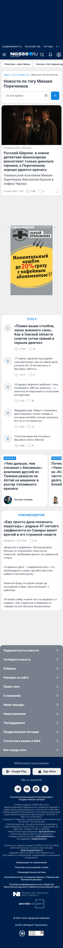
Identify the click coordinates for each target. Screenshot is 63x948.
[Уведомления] (50, 55)
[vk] (26, 788)
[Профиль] (59, 55)
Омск (7, 75)
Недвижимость (12, 46)
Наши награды (14, 704)
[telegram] (17, 788)
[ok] (45, 788)
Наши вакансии (15, 713)
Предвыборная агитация (21, 732)
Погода (48, 46)
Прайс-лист (12, 686)
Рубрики (10, 668)
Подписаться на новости (21, 650)
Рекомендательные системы (31, 872)
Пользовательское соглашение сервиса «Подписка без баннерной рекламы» (31, 878)
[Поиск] (42, 55)
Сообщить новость (17, 659)
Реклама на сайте (16, 677)
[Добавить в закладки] (57, 191)
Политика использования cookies (31, 867)
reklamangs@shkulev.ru (31, 850)
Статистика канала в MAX (22, 741)
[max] (36, 788)
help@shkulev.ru (39, 839)
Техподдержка (14, 723)
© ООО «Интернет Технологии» (31, 925)
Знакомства (33, 46)
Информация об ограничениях (31, 862)
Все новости (21, 75)
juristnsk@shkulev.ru (45, 836)
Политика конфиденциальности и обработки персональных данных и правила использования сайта (31, 885)
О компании (12, 695)
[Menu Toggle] (4, 55)
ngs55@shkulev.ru (47, 831)
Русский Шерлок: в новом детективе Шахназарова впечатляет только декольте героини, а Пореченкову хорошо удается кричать (29, 161)
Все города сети (15, 750)
